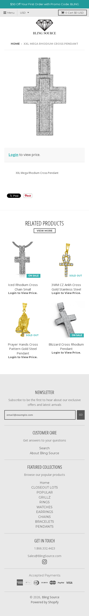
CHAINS (44, 517)
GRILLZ (45, 497)
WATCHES (44, 507)
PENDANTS (44, 527)
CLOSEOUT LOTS (44, 487)
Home (15, 43)
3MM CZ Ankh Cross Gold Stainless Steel (66, 287)
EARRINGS (44, 512)
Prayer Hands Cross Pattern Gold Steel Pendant (23, 349)
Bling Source (50, 597)
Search (44, 448)
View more (44, 230)
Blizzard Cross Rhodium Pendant (66, 346)
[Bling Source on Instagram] (44, 562)
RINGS (44, 502)
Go (81, 414)
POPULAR (45, 492)
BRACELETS (44, 522)
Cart (74, 12)
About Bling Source (44, 453)
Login (13, 154)
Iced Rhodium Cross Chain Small (23, 287)
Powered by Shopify (45, 602)
